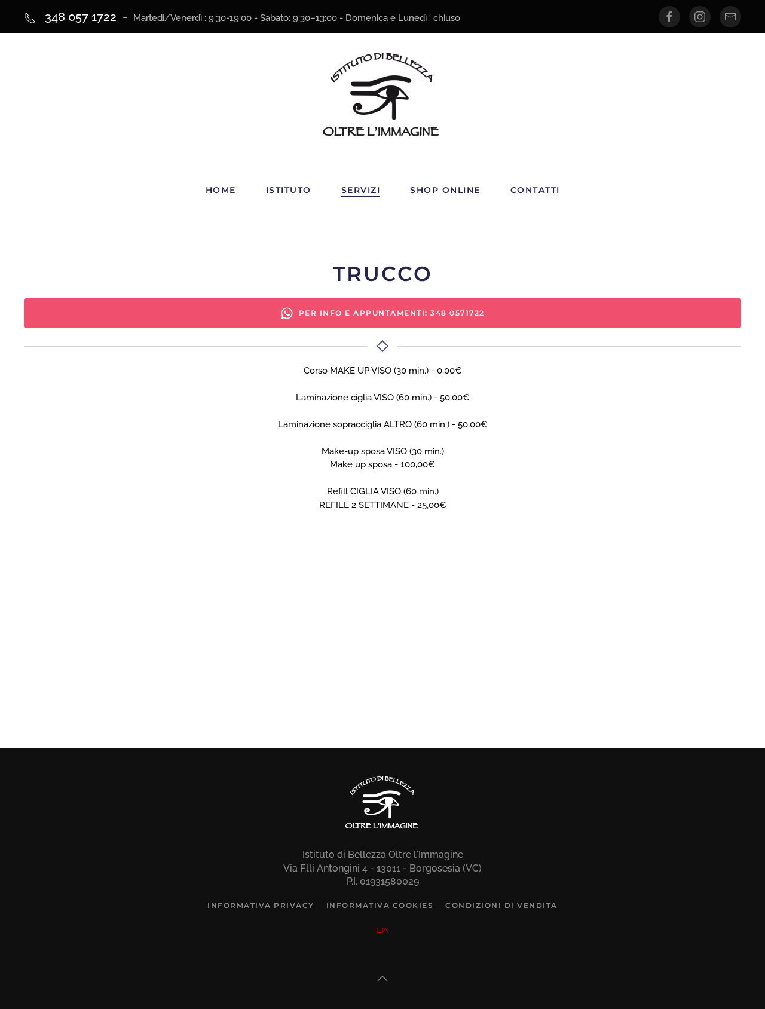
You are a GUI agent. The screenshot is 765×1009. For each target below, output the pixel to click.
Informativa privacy (260, 905)
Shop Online (445, 190)
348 (79, 17)
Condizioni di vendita (501, 905)
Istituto (288, 190)
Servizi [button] (361, 190)
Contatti (535, 190)
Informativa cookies (380, 905)
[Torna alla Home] (382, 96)
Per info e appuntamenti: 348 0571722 (392, 312)
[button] (382, 978)
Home (221, 190)
